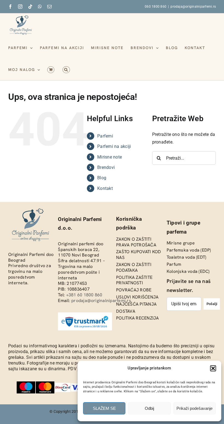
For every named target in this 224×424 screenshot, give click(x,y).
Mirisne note (109, 157)
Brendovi (106, 167)
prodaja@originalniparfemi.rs (193, 6)
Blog (101, 177)
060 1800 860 (155, 6)
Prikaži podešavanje (194, 408)
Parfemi (105, 136)
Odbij (149, 408)
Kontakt (105, 188)
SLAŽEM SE (104, 408)
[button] (213, 368)
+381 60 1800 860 (84, 295)
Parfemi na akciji (114, 146)
